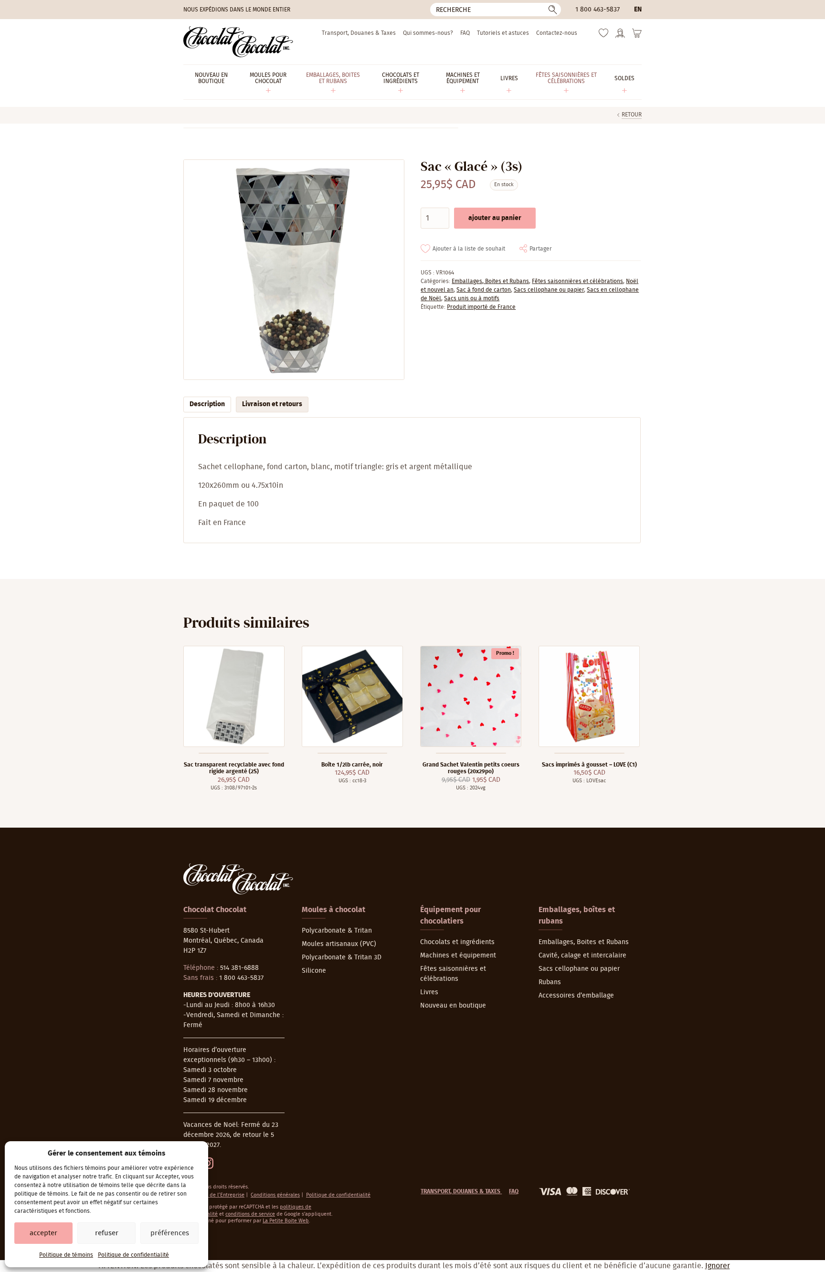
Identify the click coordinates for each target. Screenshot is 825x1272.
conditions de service (250, 1214)
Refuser (106, 1233)
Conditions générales (275, 1195)
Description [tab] (207, 404)
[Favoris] (603, 35)
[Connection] (620, 36)
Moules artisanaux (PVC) (339, 944)
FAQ (465, 33)
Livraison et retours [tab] (272, 404)
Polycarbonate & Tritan (337, 930)
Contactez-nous (556, 33)
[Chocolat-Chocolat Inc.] (238, 41)
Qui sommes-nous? (428, 33)
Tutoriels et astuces (503, 33)
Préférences (169, 1233)
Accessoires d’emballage (576, 995)
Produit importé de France (481, 307)
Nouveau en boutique (453, 1005)
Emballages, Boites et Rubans (490, 281)
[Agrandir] (293, 269)
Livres (429, 992)
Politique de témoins (66, 1255)
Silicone (314, 970)
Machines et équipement (458, 955)
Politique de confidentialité (133, 1255)
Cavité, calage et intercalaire (582, 955)
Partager (540, 249)
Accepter (43, 1233)
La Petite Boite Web (286, 1220)
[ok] (553, 9)
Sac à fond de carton (483, 290)
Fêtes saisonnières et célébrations (577, 281)
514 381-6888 (239, 968)
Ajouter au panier (494, 218)
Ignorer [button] (717, 1266)
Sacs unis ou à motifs (471, 298)
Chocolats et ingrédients (457, 942)
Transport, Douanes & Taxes (359, 33)
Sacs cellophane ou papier (549, 290)
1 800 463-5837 (597, 9)
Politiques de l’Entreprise (214, 1195)
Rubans (550, 982)
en (638, 9)
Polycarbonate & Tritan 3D (341, 957)
